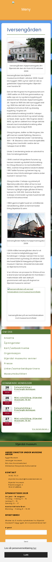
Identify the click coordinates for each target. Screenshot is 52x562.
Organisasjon (12, 353)
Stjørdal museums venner (20, 358)
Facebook (43, 16)
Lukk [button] (26, 555)
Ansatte (9, 338)
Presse (8, 363)
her (34, 548)
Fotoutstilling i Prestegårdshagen (24, 388)
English (48, 16)
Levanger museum (13, 460)
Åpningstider (12, 343)
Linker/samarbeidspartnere (22, 368)
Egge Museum (11, 458)
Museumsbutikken (15, 373)
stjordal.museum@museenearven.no (25, 479)
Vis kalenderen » (40, 429)
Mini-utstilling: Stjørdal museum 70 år (28, 398)
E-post (8, 528)
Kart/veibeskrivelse (16, 348)
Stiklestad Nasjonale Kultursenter (20, 466)
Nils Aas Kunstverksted (16, 463)
